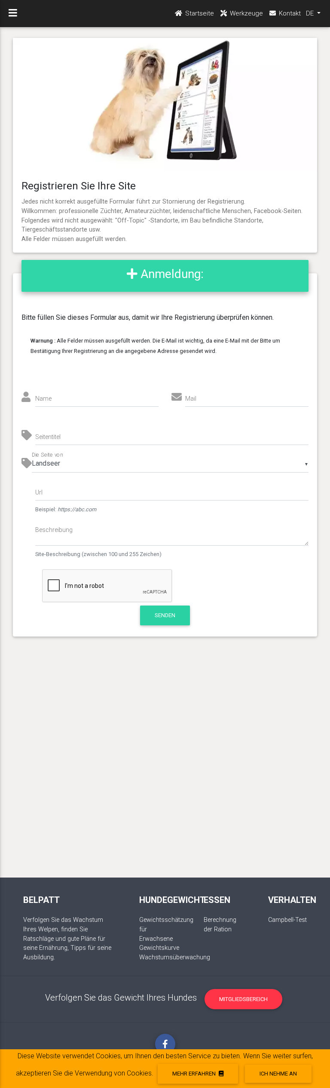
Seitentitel (48, 436)
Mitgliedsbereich (243, 999)
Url (39, 492)
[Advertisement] (165, 765)
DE (310, 13)
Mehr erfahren (194, 1073)
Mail (190, 398)
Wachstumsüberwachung (174, 957)
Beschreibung (54, 529)
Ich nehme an (278, 1073)
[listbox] (170, 464)
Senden (165, 615)
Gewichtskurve (159, 948)
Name (43, 398)
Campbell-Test (287, 920)
